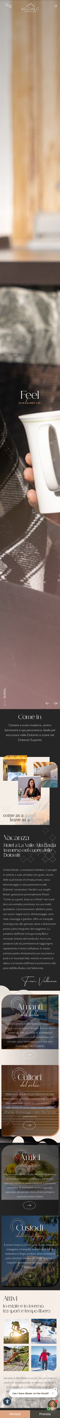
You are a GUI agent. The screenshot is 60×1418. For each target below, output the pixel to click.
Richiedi (14, 1414)
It (56, 6)
